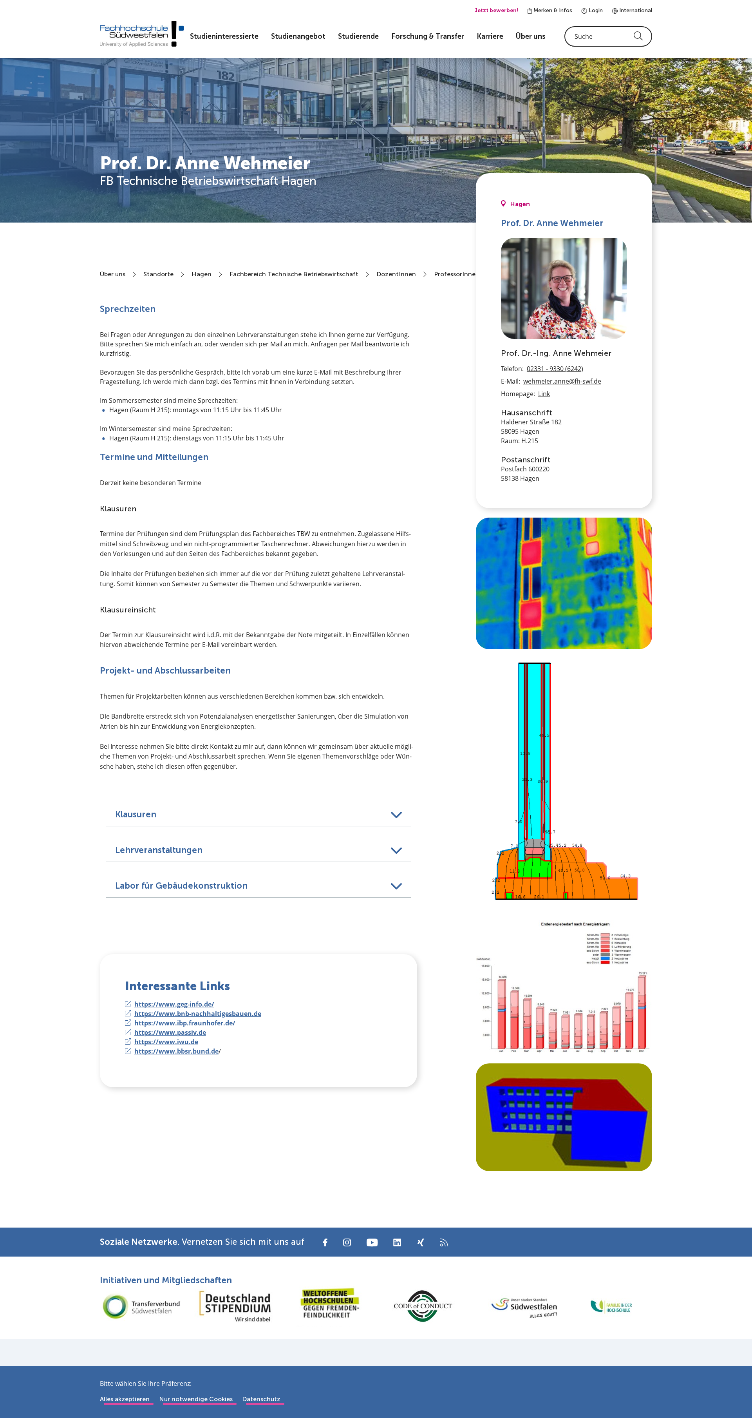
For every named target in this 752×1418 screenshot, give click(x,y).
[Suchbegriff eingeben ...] (608, 36)
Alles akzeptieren (125, 1399)
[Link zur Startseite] (142, 34)
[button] (258, 808)
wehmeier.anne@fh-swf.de (562, 381)
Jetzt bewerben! (496, 10)
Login (595, 10)
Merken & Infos (552, 10)
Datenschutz (261, 1399)
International (635, 10)
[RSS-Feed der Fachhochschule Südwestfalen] (444, 1241)
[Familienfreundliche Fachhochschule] (611, 1306)
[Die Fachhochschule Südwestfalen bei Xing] (421, 1242)
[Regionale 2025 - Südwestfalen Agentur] (517, 1306)
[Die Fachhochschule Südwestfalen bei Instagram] (347, 1241)
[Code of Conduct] (423, 1306)
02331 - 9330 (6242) (555, 368)
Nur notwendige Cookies (196, 1399)
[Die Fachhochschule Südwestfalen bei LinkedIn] (397, 1242)
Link (544, 393)
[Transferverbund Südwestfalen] (141, 1306)
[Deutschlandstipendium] (235, 1306)
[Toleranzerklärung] (329, 1306)
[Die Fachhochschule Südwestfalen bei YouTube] (372, 1241)
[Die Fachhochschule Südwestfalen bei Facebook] (325, 1241)
